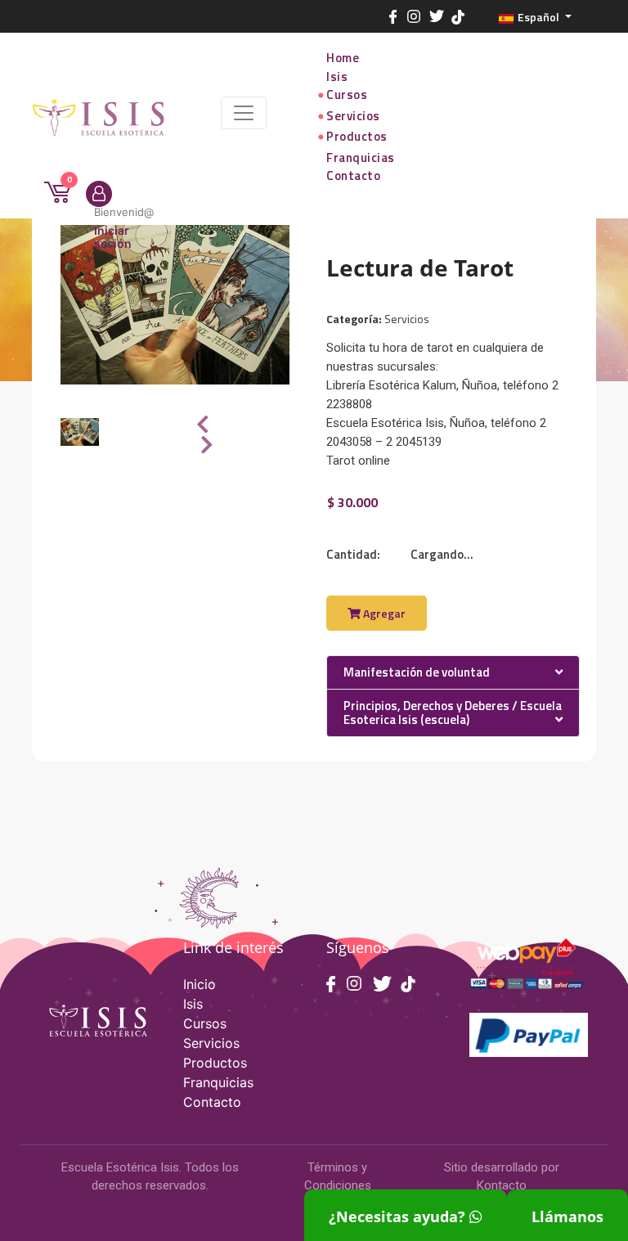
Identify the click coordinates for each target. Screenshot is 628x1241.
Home (342, 58)
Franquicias (360, 158)
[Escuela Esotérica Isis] (102, 113)
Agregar (383, 613)
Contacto (353, 176)
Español (538, 16)
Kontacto (502, 1185)
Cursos (346, 95)
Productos (357, 137)
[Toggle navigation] (244, 113)
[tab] (453, 673)
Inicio (199, 984)
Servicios (353, 116)
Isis (337, 77)
